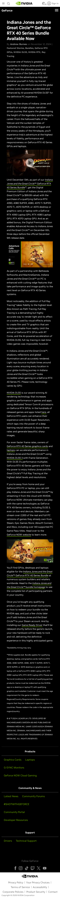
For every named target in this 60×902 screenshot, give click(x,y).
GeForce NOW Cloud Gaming (20, 775)
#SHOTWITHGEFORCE (16, 804)
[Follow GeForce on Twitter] (38, 868)
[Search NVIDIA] (8, 2)
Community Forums (33, 796)
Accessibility (40, 887)
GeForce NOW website (19, 534)
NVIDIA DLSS (20, 52)
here (43, 412)
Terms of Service (20, 887)
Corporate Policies (13, 891)
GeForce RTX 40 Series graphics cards (27, 446)
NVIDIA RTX (34, 52)
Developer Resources (16, 819)
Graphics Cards (12, 759)
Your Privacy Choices (38, 882)
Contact (53, 891)
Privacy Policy (15, 882)
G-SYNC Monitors (14, 767)
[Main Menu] (3, 4)
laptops (11, 450)
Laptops (30, 759)
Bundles (29, 48)
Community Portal (14, 812)
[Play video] (30, 163)
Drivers (8, 840)
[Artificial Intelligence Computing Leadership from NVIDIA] (24, 3)
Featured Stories (15, 48)
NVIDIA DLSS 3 (15, 457)
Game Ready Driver (32, 625)
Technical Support (26, 840)
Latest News (11, 796)
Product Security (35, 891)
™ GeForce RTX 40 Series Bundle (30, 183)
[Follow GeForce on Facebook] (15, 868)
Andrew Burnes (18, 44)
